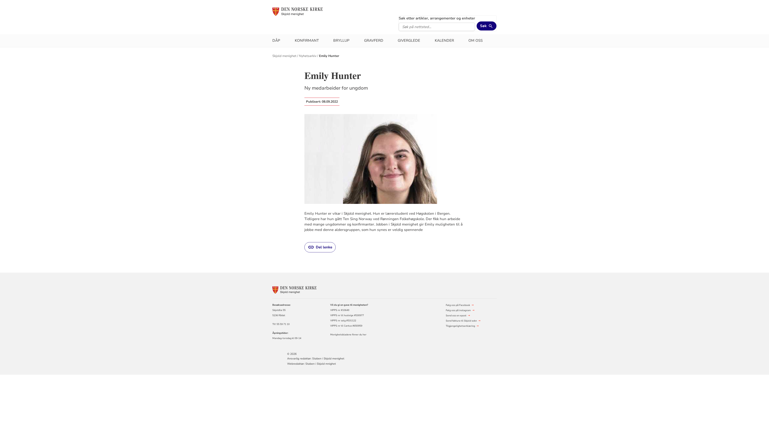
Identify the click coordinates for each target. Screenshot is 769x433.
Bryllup (341, 40)
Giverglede (409, 40)
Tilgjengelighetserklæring (460, 326)
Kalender (444, 40)
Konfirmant (307, 40)
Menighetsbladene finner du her (348, 334)
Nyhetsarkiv (307, 56)
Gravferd (373, 40)
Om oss (475, 40)
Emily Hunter (329, 56)
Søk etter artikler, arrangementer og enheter (437, 18)
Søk (483, 25)
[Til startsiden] (297, 11)
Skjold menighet (284, 56)
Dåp (276, 40)
